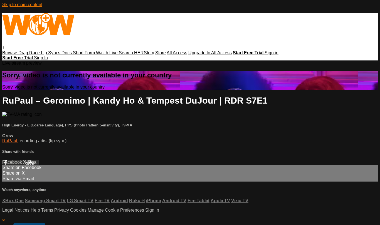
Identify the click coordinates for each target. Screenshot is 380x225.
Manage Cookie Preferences (116, 210)
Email (33, 162)
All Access (177, 52)
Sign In (41, 57)
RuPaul (10, 140)
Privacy (62, 210)
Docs (67, 52)
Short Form (84, 52)
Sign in (271, 52)
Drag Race (29, 52)
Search (126, 52)
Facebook (12, 162)
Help (36, 210)
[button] (5, 47)
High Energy (13, 125)
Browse (10, 52)
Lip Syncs (51, 52)
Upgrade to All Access (210, 52)
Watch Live (107, 52)
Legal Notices (15, 210)
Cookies (79, 210)
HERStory (144, 52)
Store (160, 52)
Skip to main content (22, 4)
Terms (47, 210)
